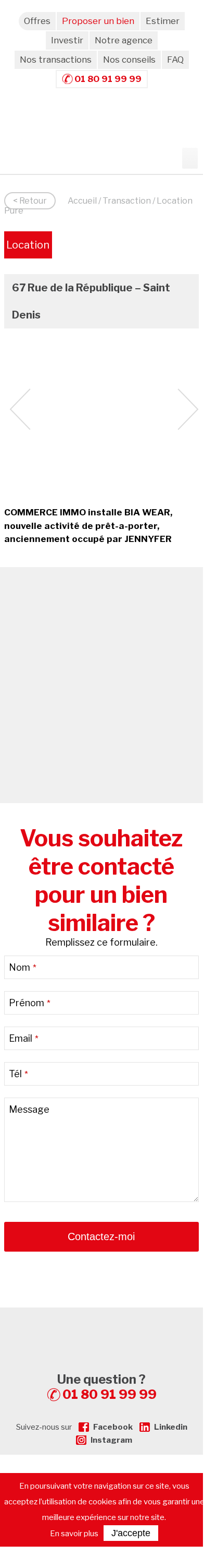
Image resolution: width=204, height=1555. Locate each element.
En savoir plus (74, 1533)
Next (188, 409)
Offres (37, 21)
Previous (20, 409)
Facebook (113, 1427)
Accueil (82, 201)
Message (29, 1109)
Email (24, 1038)
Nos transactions (56, 59)
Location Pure (27, 248)
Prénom (29, 1002)
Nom (22, 967)
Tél (18, 1073)
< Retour (30, 201)
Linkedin (170, 1427)
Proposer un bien (98, 21)
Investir (67, 40)
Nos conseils (129, 59)
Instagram (111, 1440)
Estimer (163, 21)
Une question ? (107, 1387)
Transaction (127, 201)
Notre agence (123, 40)
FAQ (175, 59)
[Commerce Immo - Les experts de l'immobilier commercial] (101, 1326)
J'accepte (130, 1533)
